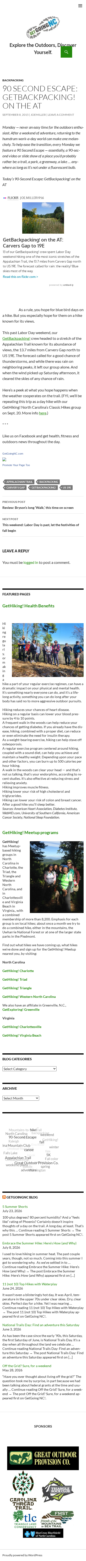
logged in (30, 562)
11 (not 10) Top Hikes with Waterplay (29, 1284)
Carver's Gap (15, 487)
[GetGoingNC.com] (4, 458)
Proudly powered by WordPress (22, 1555)
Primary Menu (80, 5)
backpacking (48, 481)
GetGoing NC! (43, 30)
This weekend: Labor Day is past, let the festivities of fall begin (40, 525)
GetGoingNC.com (12, 453)
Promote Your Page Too (16, 465)
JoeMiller (38, 114)
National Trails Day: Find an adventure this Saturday (40, 1325)
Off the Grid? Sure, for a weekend (26, 1366)
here (42, 413)
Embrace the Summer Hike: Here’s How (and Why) (39, 1243)
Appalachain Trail (19, 481)
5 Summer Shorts (15, 1206)
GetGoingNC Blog (22, 1197)
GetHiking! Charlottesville (21, 1027)
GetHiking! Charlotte (18, 971)
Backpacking (13, 80)
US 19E (67, 487)
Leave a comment (61, 114)
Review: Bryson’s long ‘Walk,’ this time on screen (38, 505)
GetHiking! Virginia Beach (21, 1035)
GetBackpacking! (16, 338)
